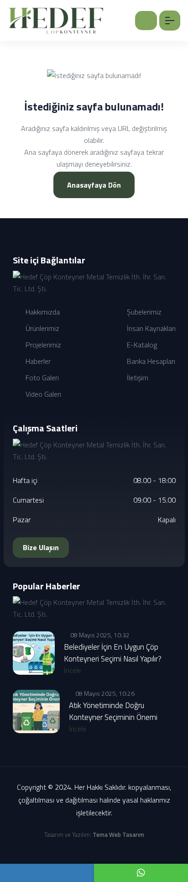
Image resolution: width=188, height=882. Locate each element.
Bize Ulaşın (41, 547)
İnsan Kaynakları (150, 328)
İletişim (136, 377)
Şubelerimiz (143, 311)
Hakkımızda (42, 311)
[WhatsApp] (141, 873)
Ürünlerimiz (41, 328)
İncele (73, 670)
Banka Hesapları (150, 361)
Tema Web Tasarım (118, 834)
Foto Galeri (41, 377)
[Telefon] (47, 873)
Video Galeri (42, 393)
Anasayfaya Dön (94, 184)
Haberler (37, 361)
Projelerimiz (42, 344)
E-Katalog (141, 344)
